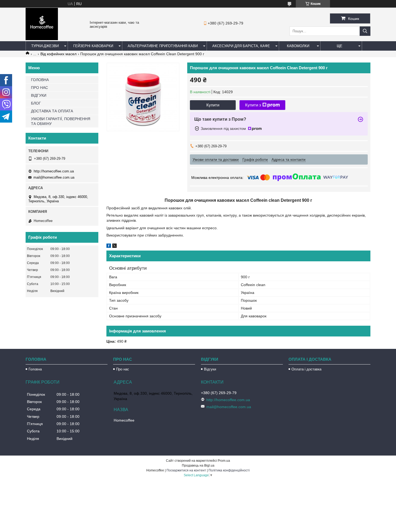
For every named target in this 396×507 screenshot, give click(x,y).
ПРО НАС (39, 87)
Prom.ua (224, 461)
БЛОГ (36, 103)
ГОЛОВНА (40, 80)
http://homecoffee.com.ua (54, 171)
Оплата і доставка (306, 369)
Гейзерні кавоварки (93, 46)
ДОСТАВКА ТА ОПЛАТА (52, 111)
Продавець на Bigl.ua (198, 465)
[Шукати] (365, 31)
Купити (212, 105)
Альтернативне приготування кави (163, 46)
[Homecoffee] (42, 39)
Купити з (253, 105)
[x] (114, 246)
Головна (35, 369)
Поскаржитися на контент (186, 470)
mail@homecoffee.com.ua (53, 177)
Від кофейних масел (58, 54)
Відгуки (210, 369)
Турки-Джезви (45, 46)
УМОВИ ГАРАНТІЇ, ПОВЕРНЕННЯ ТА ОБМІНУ (60, 121)
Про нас (122, 369)
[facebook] (108, 246)
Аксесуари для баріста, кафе (241, 46)
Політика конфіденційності (229, 470)
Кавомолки (298, 46)
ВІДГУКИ (38, 95)
